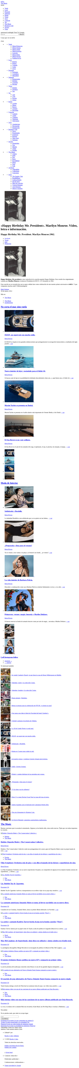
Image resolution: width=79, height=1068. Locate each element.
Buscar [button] (22, 34)
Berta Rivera (8, 338)
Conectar (7, 20)
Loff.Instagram (9, 657)
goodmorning (9, 302)
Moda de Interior (9, 483)
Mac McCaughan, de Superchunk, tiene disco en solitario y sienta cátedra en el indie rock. (36, 941)
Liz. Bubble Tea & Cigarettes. (12, 884)
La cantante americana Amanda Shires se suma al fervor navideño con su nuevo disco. (35, 903)
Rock (6, 935)
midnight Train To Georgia (16, 32)
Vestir (6, 8)
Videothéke (15, 169)
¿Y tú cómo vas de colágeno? (20, 789)
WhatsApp (8, 243)
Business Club (9, 26)
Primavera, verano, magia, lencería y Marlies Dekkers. (26, 614)
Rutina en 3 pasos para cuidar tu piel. (23, 751)
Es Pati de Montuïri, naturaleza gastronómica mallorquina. (29, 820)
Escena (7, 857)
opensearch (4, 32)
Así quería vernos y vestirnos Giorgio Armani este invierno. (30, 759)
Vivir (6, 19)
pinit (6, 242)
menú (2, 5)
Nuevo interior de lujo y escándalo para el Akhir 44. (25, 371)
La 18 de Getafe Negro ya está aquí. (23, 728)
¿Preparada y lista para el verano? (18, 546)
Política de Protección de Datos (14, 1045)
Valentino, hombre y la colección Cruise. (24, 690)
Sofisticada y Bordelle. (13, 511)
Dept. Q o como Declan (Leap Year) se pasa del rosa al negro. (30, 797)
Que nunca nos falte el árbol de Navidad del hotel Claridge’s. (30, 713)
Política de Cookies (10, 1047)
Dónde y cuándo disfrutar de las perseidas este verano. (28, 774)
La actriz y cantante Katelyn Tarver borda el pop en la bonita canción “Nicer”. (32, 922)
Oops (6, 29)
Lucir (6, 10)
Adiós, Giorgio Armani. (19, 766)
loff (2, 1)
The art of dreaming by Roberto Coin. (23, 812)
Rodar (6, 15)
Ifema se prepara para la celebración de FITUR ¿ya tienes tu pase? (32, 705)
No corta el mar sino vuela (14, 306)
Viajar (6, 17)
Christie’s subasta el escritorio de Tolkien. (24, 721)
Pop (6, 878)
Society (7, 27)
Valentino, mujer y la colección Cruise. (23, 683)
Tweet (6, 240)
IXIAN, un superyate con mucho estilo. (20, 335)
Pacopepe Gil (5, 887)
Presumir (7, 12)
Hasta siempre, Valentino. (19, 698)
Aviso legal (9, 1052)
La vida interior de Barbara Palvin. (19, 580)
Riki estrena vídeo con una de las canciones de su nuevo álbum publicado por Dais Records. (37, 1000)
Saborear (7, 13)
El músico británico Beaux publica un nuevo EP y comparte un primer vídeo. (31, 960)
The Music (4, 3)
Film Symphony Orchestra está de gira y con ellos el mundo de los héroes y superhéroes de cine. (38, 863)
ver (11, 343)
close (2, 41)
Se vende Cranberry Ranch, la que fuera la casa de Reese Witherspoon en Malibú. (36, 675)
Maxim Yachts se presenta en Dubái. (19, 405)
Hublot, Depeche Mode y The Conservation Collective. (22, 842)
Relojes (7, 836)
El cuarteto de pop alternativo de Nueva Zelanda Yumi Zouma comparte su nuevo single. (36, 979)
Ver (6, 22)
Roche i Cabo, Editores (12, 1036)
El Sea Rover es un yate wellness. (17, 440)
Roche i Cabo (14, 1039)
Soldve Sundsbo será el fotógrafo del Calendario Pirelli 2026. (30, 805)
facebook (7, 238)
